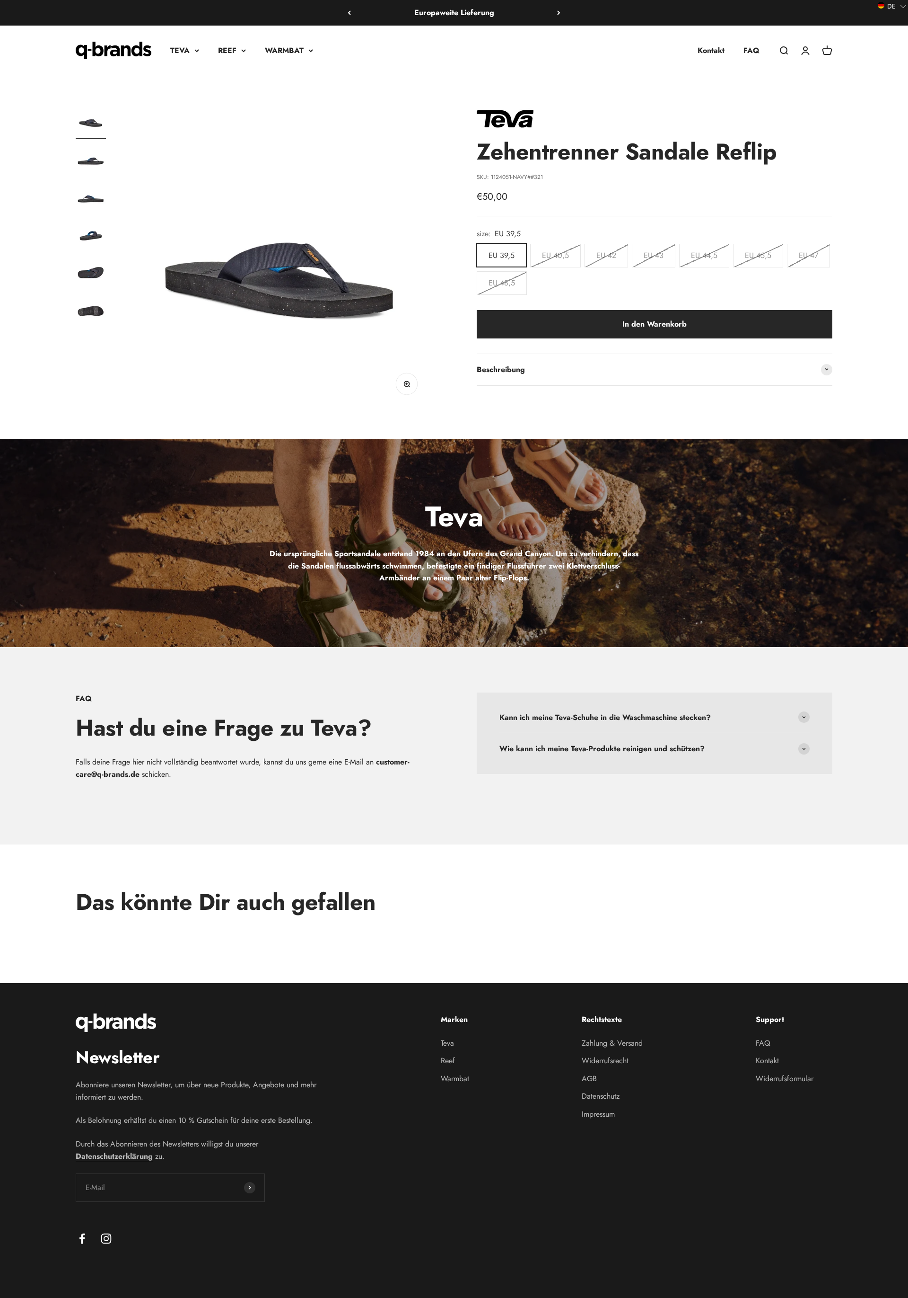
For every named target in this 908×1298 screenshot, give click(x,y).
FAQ (751, 49)
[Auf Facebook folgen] (82, 1238)
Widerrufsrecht (605, 1060)
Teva (447, 1043)
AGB (589, 1078)
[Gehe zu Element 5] (91, 273)
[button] (892, 5)
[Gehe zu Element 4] (91, 235)
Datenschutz (601, 1096)
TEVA (180, 49)
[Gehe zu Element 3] (91, 197)
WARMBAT (284, 49)
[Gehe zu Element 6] (91, 311)
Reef (448, 1060)
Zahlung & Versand (612, 1043)
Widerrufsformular (784, 1078)
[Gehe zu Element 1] (91, 122)
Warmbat (455, 1078)
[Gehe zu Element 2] (91, 160)
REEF (227, 49)
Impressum (598, 1114)
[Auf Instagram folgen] (106, 1238)
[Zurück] (349, 13)
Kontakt (711, 49)
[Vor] (558, 13)
